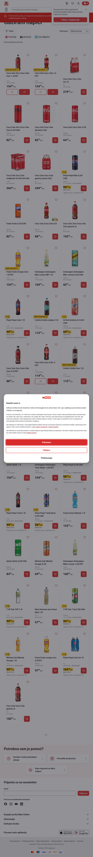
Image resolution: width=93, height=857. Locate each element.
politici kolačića (53, 427)
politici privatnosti (41, 427)
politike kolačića (31, 433)
